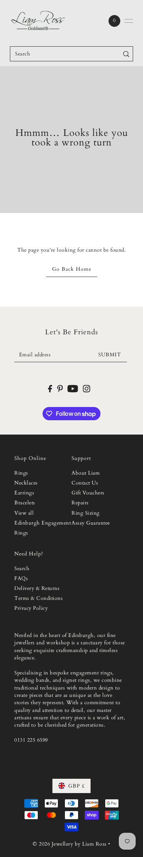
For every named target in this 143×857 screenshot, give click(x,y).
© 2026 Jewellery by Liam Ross (70, 843)
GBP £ (76, 785)
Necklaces (26, 483)
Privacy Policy (31, 608)
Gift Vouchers (88, 493)
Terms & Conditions (38, 598)
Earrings (24, 493)
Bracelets (24, 503)
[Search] (126, 54)
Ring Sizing (86, 513)
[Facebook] (50, 388)
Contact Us (85, 483)
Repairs (80, 503)
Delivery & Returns (36, 588)
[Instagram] (86, 388)
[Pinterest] (60, 388)
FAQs (21, 578)
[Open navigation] (128, 21)
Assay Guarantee (91, 523)
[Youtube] (72, 388)
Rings (21, 473)
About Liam (86, 473)
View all (24, 513)
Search (21, 568)
